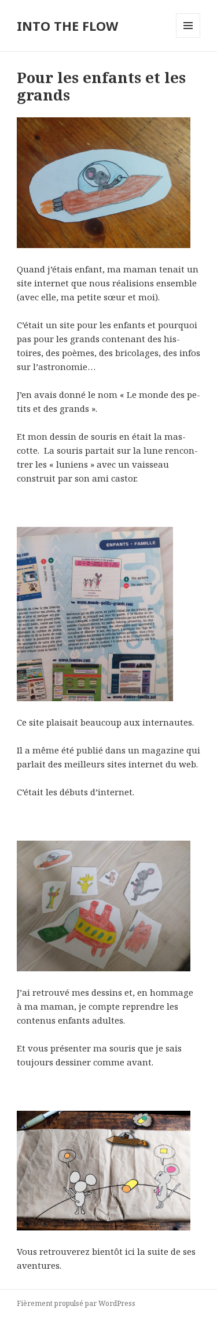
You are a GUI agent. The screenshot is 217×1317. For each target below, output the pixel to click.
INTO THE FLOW (67, 25)
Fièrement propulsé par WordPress (76, 1303)
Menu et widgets (188, 37)
